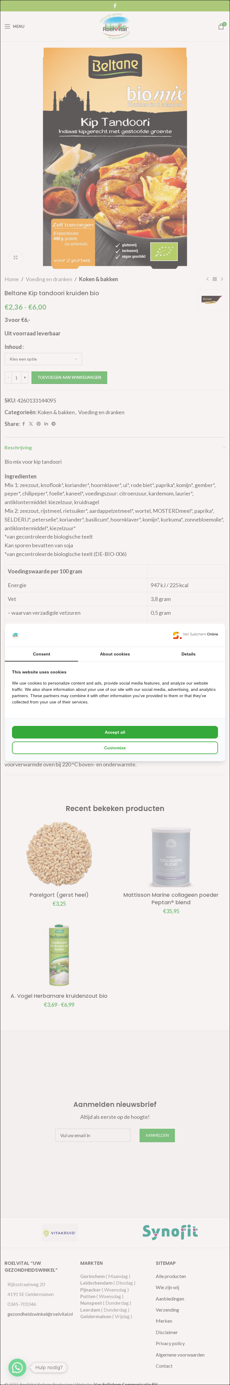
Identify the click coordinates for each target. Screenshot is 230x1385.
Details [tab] (188, 654)
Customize (115, 747)
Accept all (115, 732)
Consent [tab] (41, 654)
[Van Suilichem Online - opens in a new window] (195, 635)
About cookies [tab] (115, 654)
